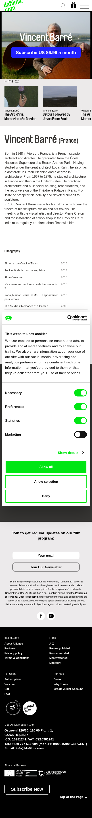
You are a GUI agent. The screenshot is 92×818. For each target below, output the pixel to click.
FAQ (7, 694)
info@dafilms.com (30, 748)
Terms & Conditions (16, 658)
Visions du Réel (65, 505)
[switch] (80, 406)
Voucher (9, 684)
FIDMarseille (22, 505)
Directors (55, 662)
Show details (68, 453)
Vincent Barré (11, 110)
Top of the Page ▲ (73, 797)
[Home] (13, 5)
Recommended (59, 653)
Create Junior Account (68, 689)
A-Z (51, 643)
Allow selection (46, 481)
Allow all (46, 467)
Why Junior (61, 684)
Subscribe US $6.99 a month (46, 52)
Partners (10, 648)
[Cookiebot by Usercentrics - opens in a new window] (67, 318)
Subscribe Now (27, 789)
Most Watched (58, 658)
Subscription (12, 679)
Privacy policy (13, 653)
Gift (6, 689)
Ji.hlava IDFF (43, 505)
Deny (46, 496)
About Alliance (13, 643)
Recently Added (59, 648)
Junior (58, 679)
